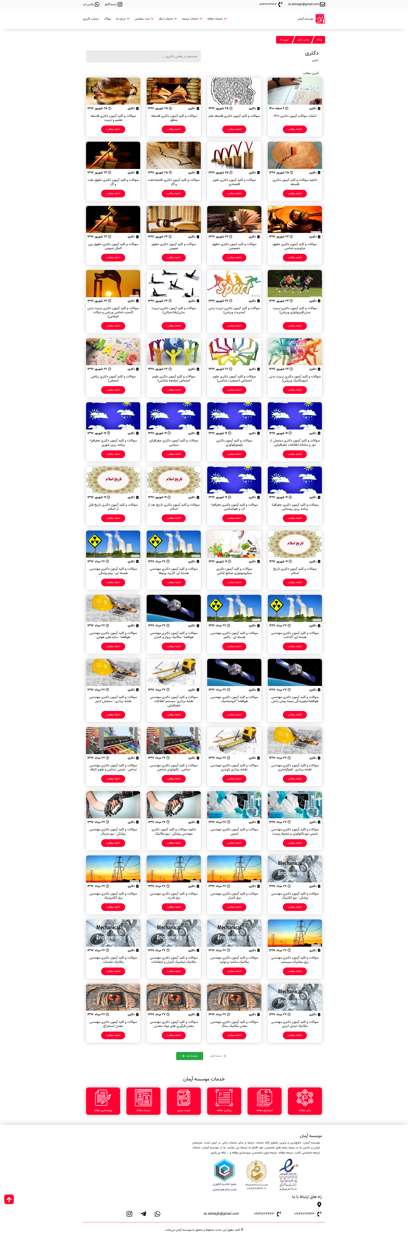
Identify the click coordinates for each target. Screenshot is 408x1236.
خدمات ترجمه (190, 18)
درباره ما (121, 18)
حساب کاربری (91, 18)
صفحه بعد (192, 1056)
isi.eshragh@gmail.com (221, 1214)
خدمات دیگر (166, 18)
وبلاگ (107, 18)
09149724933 (304, 1214)
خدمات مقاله (215, 18)
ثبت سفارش (142, 18)
